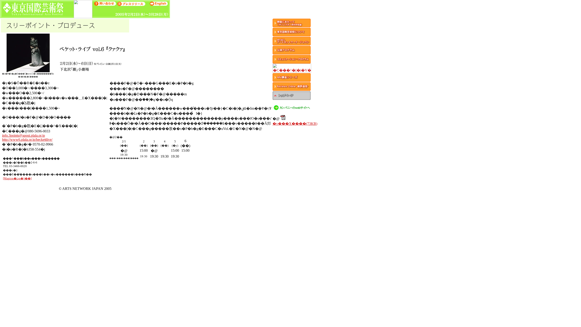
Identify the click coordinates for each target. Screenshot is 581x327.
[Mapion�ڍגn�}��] (17, 178)
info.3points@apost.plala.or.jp (23, 135)
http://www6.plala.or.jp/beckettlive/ (27, 139)
